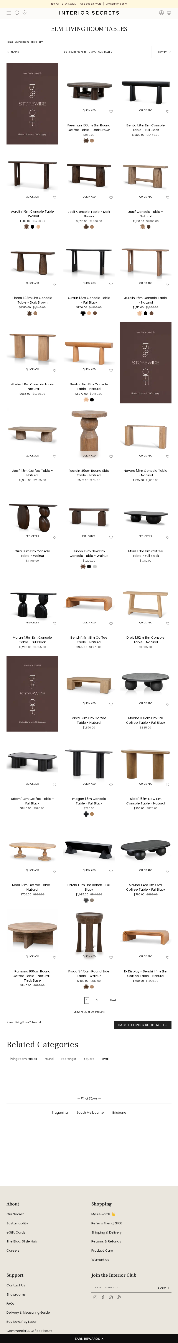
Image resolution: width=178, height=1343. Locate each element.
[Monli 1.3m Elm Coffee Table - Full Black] (145, 515)
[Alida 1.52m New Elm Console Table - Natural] (145, 762)
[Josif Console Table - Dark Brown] (89, 175)
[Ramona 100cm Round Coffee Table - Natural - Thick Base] (32, 935)
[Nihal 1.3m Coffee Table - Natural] (32, 849)
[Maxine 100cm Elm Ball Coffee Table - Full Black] (145, 682)
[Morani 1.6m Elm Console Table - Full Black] (32, 601)
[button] (89, 1338)
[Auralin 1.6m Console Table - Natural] (145, 262)
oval (105, 1059)
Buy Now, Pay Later (21, 1321)
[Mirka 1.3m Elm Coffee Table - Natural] (89, 682)
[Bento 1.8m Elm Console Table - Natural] (89, 348)
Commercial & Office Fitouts (30, 1330)
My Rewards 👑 (103, 1214)
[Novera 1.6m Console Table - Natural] (145, 434)
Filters (15, 51)
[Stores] (24, 14)
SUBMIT (163, 1287)
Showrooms (16, 1294)
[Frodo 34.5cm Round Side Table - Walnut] (89, 935)
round (49, 1059)
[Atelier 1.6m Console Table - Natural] (32, 348)
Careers (13, 1250)
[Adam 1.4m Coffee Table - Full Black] (32, 762)
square (89, 1059)
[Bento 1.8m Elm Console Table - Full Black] (145, 89)
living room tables (23, 1059)
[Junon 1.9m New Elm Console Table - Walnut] (89, 515)
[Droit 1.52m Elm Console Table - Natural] (145, 601)
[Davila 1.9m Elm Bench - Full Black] (89, 849)
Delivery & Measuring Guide (28, 1312)
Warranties (100, 1259)
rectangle (68, 1059)
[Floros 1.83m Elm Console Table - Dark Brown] (32, 262)
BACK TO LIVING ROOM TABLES (142, 1025)
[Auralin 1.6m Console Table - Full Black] (89, 262)
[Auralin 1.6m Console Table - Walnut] (32, 175)
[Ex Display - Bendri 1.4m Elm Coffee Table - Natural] (145, 935)
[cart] (169, 13)
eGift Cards (16, 1232)
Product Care (102, 1250)
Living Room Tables (26, 42)
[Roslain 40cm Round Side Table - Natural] (89, 434)
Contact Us (16, 1285)
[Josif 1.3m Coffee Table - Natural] (32, 434)
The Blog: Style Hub (22, 1241)
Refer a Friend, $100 (106, 1223)
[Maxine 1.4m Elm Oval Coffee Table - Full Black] (145, 849)
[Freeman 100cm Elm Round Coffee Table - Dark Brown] (89, 89)
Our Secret (15, 1214)
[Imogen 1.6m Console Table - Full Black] (89, 762)
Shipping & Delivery (106, 1232)
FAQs (11, 1303)
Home (10, 42)
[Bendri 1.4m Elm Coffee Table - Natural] (89, 601)
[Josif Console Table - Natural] (145, 175)
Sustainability (17, 1223)
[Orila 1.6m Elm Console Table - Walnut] (32, 515)
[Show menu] (8, 13)
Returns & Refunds (106, 1241)
